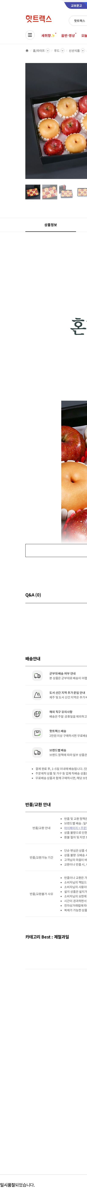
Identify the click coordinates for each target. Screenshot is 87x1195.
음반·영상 (68, 35)
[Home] (27, 50)
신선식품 (74, 50)
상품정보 (50, 224)
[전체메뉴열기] (30, 35)
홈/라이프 (39, 50)
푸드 (57, 50)
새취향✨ (48, 35)
